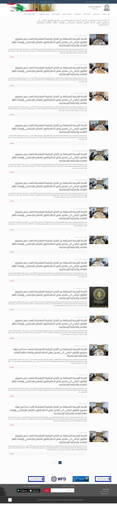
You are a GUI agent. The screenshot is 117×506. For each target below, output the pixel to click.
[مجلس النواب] (102, 7)
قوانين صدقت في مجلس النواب (47, 2)
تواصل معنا (106, 489)
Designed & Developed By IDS (76, 500)
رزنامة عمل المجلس (32, 2)
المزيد (10, 57)
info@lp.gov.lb (103, 494)
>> (53, 463)
